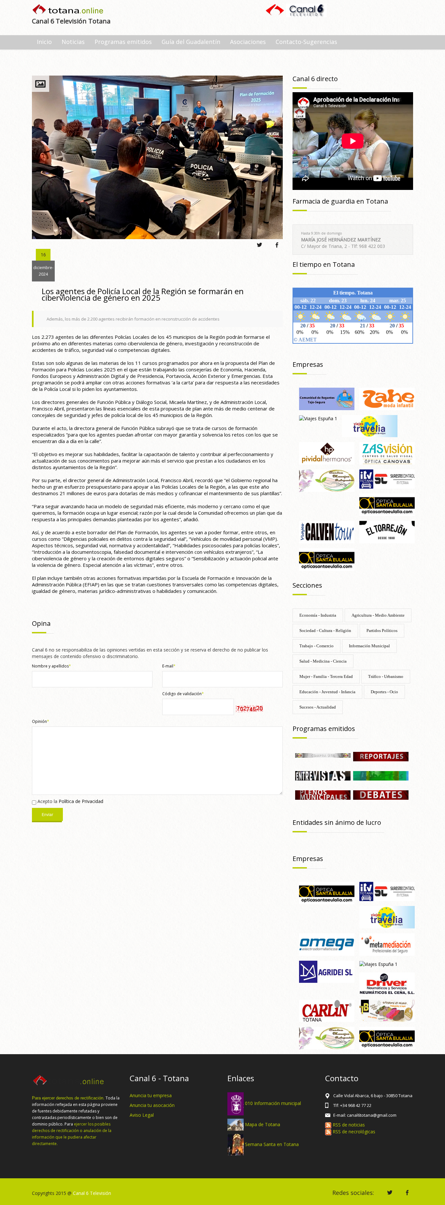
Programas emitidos (123, 42)
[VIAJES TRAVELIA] (369, 426)
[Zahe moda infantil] (387, 398)
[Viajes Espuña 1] (318, 418)
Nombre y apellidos (51, 666)
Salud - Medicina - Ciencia (323, 661)
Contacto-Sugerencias (306, 42)
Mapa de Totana (262, 1124)
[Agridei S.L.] (326, 971)
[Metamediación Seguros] (387, 944)
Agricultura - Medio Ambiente (378, 615)
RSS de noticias (348, 1125)
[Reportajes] (381, 756)
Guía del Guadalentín (191, 42)
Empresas (308, 364)
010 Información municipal (273, 1103)
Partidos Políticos (381, 630)
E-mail (169, 666)
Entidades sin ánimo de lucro (337, 822)
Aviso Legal (142, 1115)
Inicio (44, 42)
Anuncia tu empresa (151, 1095)
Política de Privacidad (81, 801)
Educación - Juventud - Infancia (327, 691)
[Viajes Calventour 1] (326, 531)
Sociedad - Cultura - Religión (325, 630)
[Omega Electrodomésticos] (326, 944)
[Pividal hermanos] (326, 453)
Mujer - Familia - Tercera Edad (326, 676)
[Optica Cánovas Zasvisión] (387, 453)
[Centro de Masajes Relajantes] (326, 480)
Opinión (40, 721)
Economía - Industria (317, 615)
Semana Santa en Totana (272, 1144)
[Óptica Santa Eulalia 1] (387, 504)
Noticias (73, 42)
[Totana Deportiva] (381, 775)
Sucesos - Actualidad (317, 707)
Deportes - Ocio (384, 691)
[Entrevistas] (323, 775)
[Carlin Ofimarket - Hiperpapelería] (326, 1010)
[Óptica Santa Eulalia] (326, 559)
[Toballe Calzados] (387, 1010)
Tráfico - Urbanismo (385, 676)
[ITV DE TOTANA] (387, 478)
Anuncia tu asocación (152, 1105)
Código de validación (183, 693)
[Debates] (381, 794)
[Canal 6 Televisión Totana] (68, 10)
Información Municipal (369, 645)
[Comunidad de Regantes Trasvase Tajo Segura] (326, 398)
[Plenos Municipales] (323, 794)
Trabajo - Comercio (316, 645)
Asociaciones (248, 42)
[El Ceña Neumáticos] (387, 983)
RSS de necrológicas (353, 1131)
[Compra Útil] (323, 755)
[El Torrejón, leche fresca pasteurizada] (387, 531)
